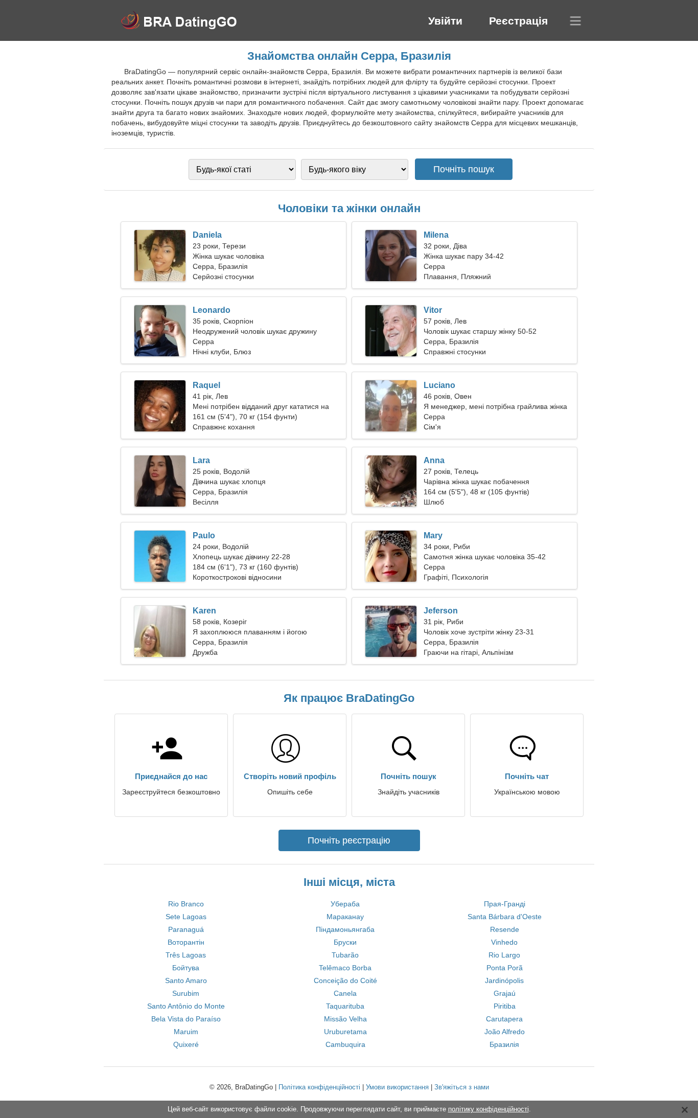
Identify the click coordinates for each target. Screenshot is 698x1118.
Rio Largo (504, 955)
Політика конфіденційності (319, 1087)
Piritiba (505, 1006)
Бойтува (185, 968)
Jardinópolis (504, 980)
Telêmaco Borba (345, 968)
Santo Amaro (186, 980)
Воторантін (186, 942)
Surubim (185, 993)
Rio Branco (186, 904)
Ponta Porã (504, 968)
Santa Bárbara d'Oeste (505, 916)
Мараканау (345, 916)
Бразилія (504, 1044)
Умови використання (397, 1087)
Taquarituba (345, 1006)
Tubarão (345, 955)
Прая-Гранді (504, 904)
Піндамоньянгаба (345, 929)
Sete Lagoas (186, 916)
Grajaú (505, 993)
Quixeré (186, 1044)
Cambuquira (345, 1044)
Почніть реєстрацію (349, 840)
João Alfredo (504, 1032)
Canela (345, 993)
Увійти (445, 21)
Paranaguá (186, 929)
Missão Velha (345, 1019)
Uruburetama (345, 1032)
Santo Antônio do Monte (186, 1006)
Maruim (186, 1032)
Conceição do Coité (345, 980)
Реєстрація (518, 21)
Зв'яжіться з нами (461, 1087)
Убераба (345, 904)
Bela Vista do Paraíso (186, 1019)
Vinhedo (504, 942)
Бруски (345, 942)
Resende (504, 929)
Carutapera (504, 1019)
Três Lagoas (186, 955)
